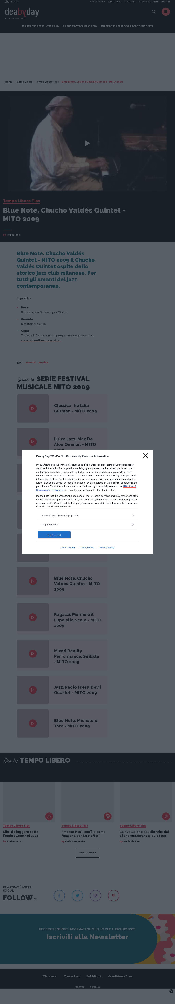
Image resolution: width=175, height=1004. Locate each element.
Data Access (87, 547)
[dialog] (87, 502)
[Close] (146, 456)
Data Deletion (68, 547)
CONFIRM (54, 534)
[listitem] (87, 515)
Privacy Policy (106, 547)
